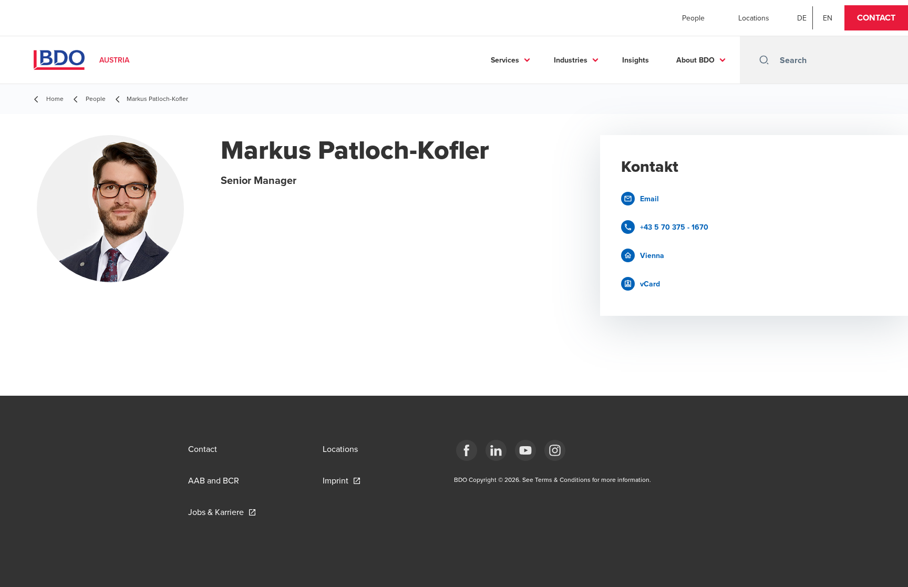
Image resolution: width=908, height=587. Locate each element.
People (693, 18)
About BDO (695, 60)
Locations (753, 18)
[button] (876, 17)
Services (505, 60)
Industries (570, 60)
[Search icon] (764, 59)
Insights (635, 60)
